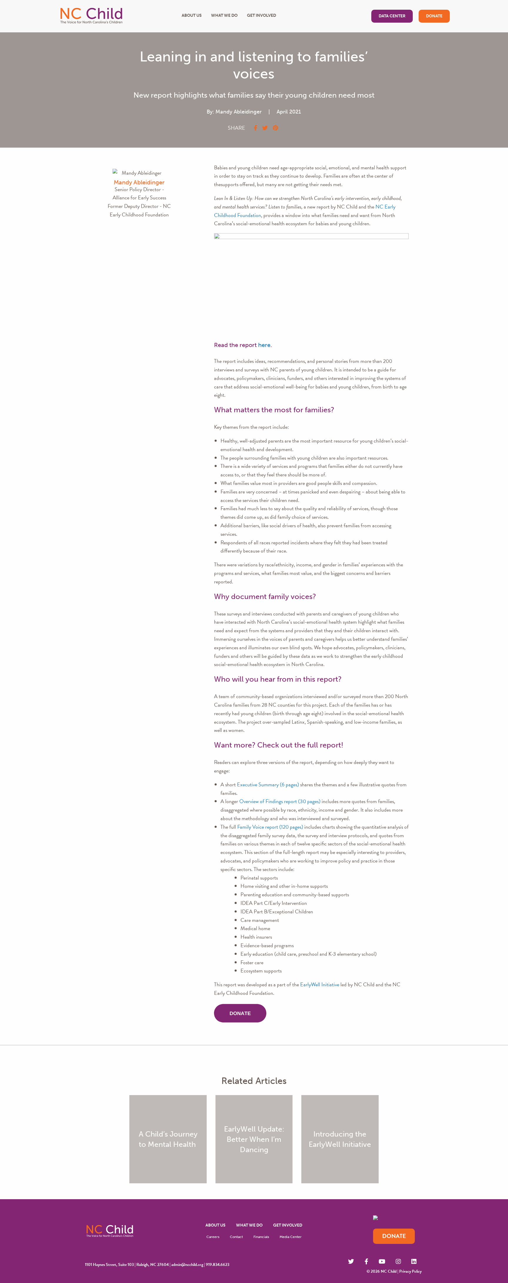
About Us (192, 15)
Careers (212, 1237)
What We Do (224, 15)
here (264, 344)
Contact (236, 1237)
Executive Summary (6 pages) (268, 784)
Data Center (392, 16)
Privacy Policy (410, 1271)
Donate (434, 16)
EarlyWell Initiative (319, 984)
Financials (261, 1237)
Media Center (291, 1237)
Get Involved (261, 15)
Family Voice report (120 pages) (270, 827)
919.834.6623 (217, 1265)
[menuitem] (215, 1225)
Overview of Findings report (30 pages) (279, 801)
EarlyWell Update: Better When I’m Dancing (254, 1139)
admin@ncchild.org (187, 1265)
